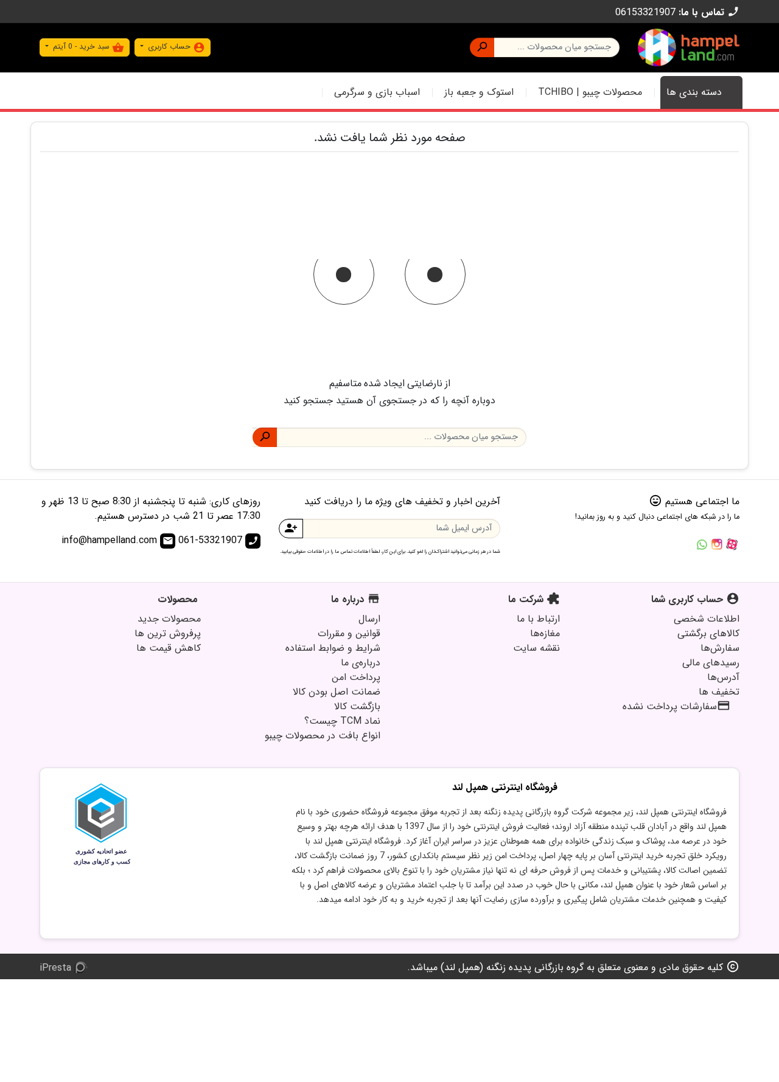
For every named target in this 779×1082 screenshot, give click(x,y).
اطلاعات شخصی (706, 618)
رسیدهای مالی (710, 662)
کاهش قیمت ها (168, 648)
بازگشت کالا (357, 706)
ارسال (369, 618)
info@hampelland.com (117, 540)
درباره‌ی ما (360, 662)
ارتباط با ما (538, 618)
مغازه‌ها (545, 633)
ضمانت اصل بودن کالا (336, 691)
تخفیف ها (719, 691)
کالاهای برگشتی (708, 633)
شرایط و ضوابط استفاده (332, 648)
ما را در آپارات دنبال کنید (732, 544)
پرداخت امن (356, 677)
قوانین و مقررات (349, 633)
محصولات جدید (169, 618)
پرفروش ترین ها (167, 633)
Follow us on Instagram (717, 544)
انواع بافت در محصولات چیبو (322, 735)
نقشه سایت (536, 648)
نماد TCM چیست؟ (342, 721)
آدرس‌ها (723, 677)
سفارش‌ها (719, 648)
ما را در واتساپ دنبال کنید (701, 544)
